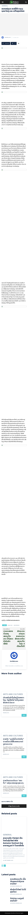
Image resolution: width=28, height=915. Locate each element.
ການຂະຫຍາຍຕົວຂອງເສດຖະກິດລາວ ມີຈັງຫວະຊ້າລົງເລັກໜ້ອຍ (8, 637)
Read (24, 715)
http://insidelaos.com (14, 663)
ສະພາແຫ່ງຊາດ (16, 625)
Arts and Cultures (13, 694)
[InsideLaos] (2, 37)
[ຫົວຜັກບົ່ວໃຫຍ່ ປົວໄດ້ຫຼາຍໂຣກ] (5, 891)
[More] (18, 43)
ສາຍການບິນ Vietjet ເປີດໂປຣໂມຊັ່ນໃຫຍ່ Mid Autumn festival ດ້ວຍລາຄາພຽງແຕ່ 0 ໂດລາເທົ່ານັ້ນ (13, 841)
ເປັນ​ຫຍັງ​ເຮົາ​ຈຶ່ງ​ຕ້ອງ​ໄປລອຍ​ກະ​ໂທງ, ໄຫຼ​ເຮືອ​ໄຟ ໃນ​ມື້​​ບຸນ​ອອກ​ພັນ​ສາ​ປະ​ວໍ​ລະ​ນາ (13, 700)
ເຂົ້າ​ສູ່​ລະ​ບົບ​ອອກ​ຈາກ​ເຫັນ (14, 806)
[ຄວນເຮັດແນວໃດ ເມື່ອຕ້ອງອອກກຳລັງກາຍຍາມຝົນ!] (5, 881)
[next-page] (5, 866)
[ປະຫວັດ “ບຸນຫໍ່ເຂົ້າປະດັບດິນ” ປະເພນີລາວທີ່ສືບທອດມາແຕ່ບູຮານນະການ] (14, 725)
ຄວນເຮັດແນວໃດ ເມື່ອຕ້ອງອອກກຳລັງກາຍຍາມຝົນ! (18, 881)
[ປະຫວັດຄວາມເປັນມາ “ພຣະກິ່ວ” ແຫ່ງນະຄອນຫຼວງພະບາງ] (14, 766)
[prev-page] (2, 866)
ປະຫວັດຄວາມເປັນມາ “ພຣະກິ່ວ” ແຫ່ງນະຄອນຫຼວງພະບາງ (13, 782)
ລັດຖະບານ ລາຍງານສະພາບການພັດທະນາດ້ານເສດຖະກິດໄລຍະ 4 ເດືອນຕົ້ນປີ (20, 639)
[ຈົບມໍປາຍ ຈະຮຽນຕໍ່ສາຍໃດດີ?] (5, 900)
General (5, 5)
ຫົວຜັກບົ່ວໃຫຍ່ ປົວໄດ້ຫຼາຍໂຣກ (18, 890)
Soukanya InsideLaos (16, 886)
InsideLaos (8, 37)
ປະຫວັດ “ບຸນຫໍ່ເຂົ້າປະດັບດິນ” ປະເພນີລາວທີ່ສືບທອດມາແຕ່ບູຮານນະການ (13, 741)
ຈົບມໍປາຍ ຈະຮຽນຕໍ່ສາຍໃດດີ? (17, 899)
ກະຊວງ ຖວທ (10, 625)
